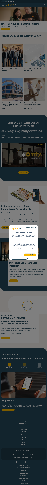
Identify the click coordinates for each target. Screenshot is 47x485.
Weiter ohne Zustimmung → (31, 227)
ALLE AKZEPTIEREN (30, 254)
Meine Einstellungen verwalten (19, 258)
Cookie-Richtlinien (18, 250)
